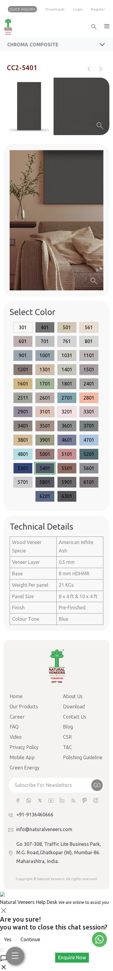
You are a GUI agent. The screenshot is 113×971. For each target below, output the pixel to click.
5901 (66, 482)
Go (97, 785)
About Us (73, 696)
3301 (88, 411)
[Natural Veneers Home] (57, 665)
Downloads (55, 9)
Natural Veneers (50, 879)
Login (78, 9)
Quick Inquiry (22, 9)
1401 (66, 369)
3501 (44, 425)
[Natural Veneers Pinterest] (84, 800)
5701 (22, 482)
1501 (88, 369)
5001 (44, 454)
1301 (44, 369)
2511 (22, 397)
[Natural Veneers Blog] (73, 800)
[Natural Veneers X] (40, 800)
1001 (44, 355)
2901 (22, 411)
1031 (66, 355)
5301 (22, 468)
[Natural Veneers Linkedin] (62, 800)
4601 (66, 440)
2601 (44, 397)
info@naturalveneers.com (44, 829)
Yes (7, 939)
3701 (88, 425)
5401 (44, 468)
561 (89, 327)
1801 (66, 383)
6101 (88, 482)
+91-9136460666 (34, 814)
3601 (66, 425)
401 (45, 327)
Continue (30, 939)
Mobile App (22, 757)
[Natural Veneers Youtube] (51, 800)
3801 (22, 440)
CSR (67, 737)
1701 (44, 383)
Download (74, 706)
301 (23, 327)
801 (89, 341)
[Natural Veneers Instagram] (95, 800)
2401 (88, 383)
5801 (44, 482)
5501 (66, 468)
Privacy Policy (24, 747)
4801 (22, 454)
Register (98, 9)
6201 (44, 496)
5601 (88, 468)
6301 (66, 496)
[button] (106, 26)
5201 (88, 454)
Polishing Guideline (82, 757)
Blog (68, 726)
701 (45, 341)
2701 (66, 397)
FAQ (14, 726)
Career (17, 716)
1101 (88, 355)
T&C (67, 747)
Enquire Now (72, 957)
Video (16, 737)
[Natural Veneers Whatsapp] (28, 800)
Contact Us (74, 716)
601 (23, 341)
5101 (66, 454)
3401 (22, 425)
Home (16, 696)
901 (23, 355)
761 (67, 341)
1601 (22, 383)
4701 (88, 440)
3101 (44, 411)
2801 (88, 397)
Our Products (24, 706)
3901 (44, 440)
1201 (22, 369)
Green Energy (24, 767)
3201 (66, 411)
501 (67, 327)
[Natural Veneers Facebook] (17, 800)
